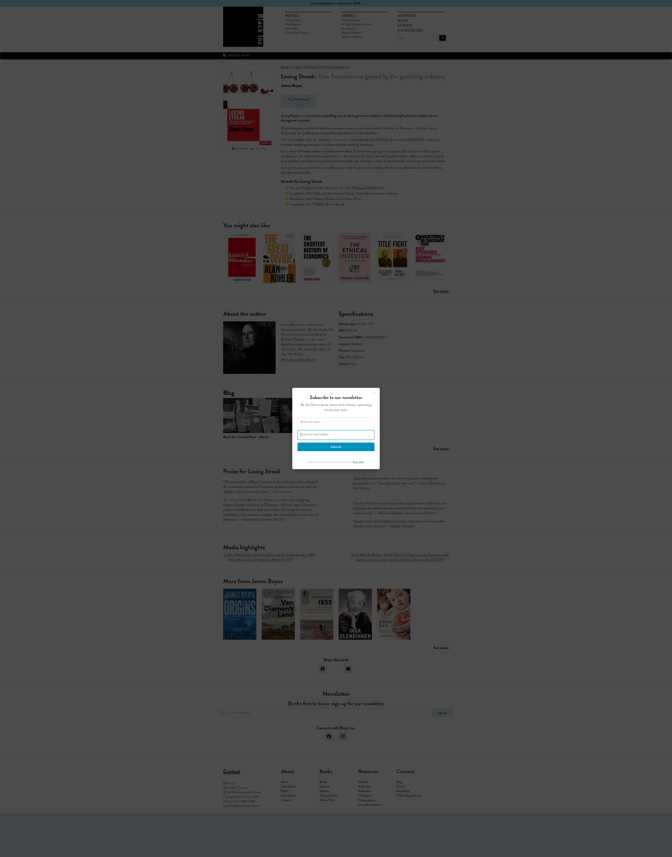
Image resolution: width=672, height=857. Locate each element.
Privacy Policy (358, 462)
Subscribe (336, 447)
